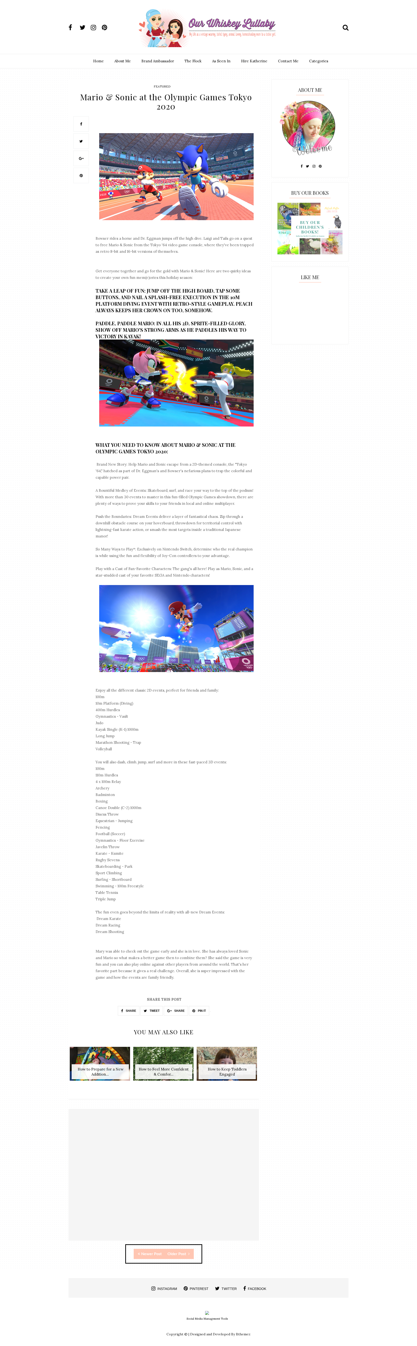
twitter (229, 1289)
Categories (318, 61)
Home (98, 61)
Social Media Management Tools (207, 1318)
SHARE (130, 1011)
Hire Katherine (254, 61)
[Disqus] (163, 1179)
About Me (122, 61)
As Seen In (221, 61)
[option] (100, 1066)
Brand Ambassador (157, 61)
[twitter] (85, 27)
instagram (167, 1289)
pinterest (199, 1289)
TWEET (154, 1011)
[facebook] (74, 27)
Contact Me (288, 61)
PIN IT (201, 1011)
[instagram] (96, 27)
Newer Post (151, 1254)
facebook (257, 1289)
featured (162, 86)
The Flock (193, 61)
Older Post (177, 1254)
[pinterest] (107, 27)
